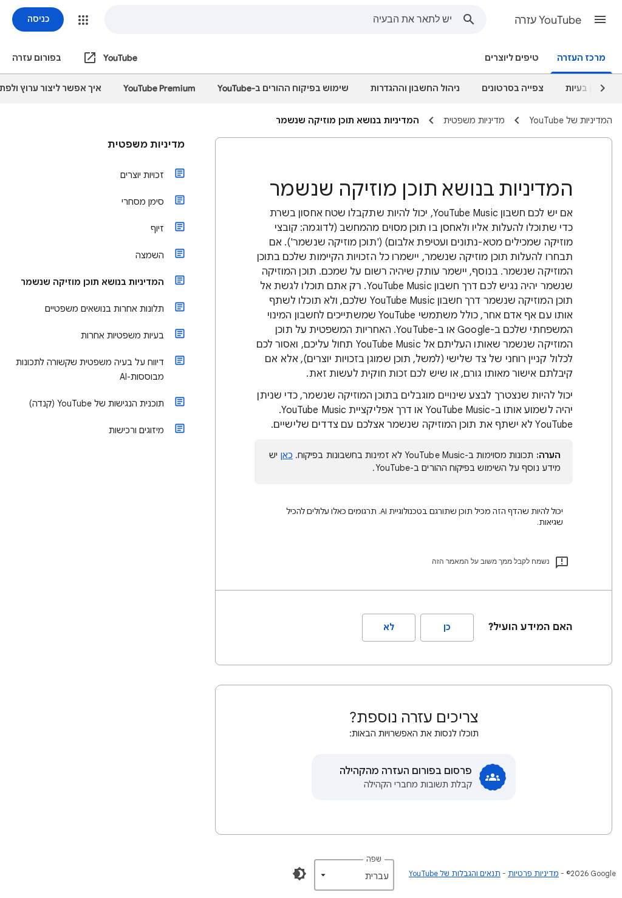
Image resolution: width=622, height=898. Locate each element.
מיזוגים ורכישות (136, 430)
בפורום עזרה (36, 58)
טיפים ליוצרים (512, 58)
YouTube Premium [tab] (159, 88)
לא (388, 627)
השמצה (149, 255)
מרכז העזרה (581, 58)
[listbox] (354, 875)
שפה (373, 858)
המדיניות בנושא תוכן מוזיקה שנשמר (92, 281)
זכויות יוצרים (142, 175)
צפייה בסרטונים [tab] (513, 88)
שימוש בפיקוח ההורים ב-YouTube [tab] (283, 88)
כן (447, 627)
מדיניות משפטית (146, 145)
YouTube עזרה (547, 20)
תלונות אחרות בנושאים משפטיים (104, 308)
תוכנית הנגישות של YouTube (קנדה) (96, 403)
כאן (287, 455)
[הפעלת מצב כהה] (299, 873)
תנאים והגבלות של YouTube (455, 873)
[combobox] (278, 19)
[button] (600, 19)
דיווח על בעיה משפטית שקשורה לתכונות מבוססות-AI (90, 369)
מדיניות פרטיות (533, 873)
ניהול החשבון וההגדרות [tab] (415, 88)
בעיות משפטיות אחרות (122, 335)
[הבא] (597, 88)
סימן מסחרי (142, 201)
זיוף (157, 228)
